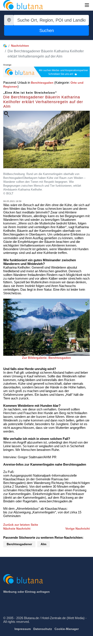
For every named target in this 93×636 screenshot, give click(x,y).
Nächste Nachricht (16, 528)
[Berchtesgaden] (46, 327)
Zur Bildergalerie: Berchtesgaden (46, 357)
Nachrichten (20, 45)
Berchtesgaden (42, 82)
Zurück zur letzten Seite (20, 524)
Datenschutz (42, 629)
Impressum (22, 629)
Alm (43, 544)
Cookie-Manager (67, 629)
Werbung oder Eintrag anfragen (26, 591)
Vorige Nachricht (77, 528)
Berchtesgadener (19, 544)
